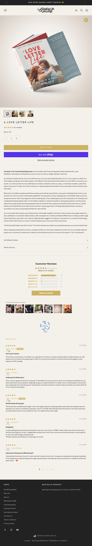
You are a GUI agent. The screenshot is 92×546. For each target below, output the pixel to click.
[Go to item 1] (7, 113)
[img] (10, 346)
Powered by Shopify (58, 541)
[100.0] (45, 326)
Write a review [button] (46, 293)
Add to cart (46, 147)
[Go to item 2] (15, 113)
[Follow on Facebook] (5, 530)
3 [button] (47, 469)
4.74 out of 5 (52, 268)
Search (6, 497)
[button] (9, 127)
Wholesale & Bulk (10, 501)
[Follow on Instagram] (11, 530)
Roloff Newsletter (10, 490)
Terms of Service (10, 520)
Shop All (7, 493)
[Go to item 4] (30, 113)
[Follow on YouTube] (17, 530)
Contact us (8, 516)
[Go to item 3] (22, 113)
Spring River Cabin (11, 512)
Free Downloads (10, 505)
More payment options (46, 160)
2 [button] (43, 469)
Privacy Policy (9, 523)
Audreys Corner (10, 508)
